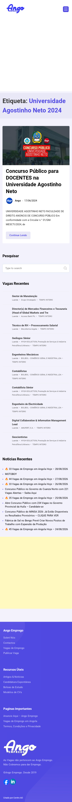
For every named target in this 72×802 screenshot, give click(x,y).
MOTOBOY (11, 474)
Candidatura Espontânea (17, 682)
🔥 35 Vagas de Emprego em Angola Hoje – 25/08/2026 (36, 497)
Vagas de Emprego (13, 648)
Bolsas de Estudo (13, 687)
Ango (18, 200)
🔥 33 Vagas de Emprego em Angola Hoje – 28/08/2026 (36, 469)
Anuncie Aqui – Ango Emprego (20, 715)
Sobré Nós (9, 637)
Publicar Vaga (11, 653)
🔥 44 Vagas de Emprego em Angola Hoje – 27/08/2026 (36, 479)
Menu (66, 9)
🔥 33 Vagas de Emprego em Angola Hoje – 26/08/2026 (36, 484)
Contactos (9, 642)
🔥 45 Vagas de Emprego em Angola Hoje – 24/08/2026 (36, 529)
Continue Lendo (19, 236)
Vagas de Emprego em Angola (20, 721)
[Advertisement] (36, 55)
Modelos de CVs (12, 692)
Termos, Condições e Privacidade (22, 726)
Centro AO (18, 797)
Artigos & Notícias (13, 676)
